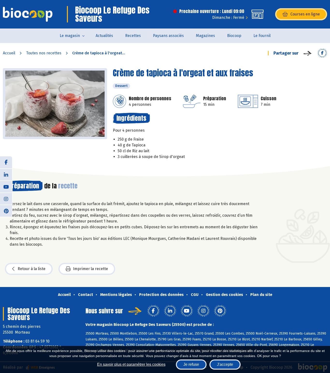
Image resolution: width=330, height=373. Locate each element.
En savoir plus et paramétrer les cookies (131, 364)
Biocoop (234, 35)
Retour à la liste (31, 268)
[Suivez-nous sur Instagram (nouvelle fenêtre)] (6, 199)
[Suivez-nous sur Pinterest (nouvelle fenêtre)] (6, 211)
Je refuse (191, 364)
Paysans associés (168, 35)
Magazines (205, 35)
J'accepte (225, 364)
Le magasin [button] (70, 35)
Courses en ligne (305, 14)
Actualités (104, 35)
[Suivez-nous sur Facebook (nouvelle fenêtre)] (6, 162)
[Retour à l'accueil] (27, 14)
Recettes (133, 35)
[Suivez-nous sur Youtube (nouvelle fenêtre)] (6, 186)
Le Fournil (262, 35)
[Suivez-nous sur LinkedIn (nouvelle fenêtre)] (6, 174)
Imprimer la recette (90, 268)
